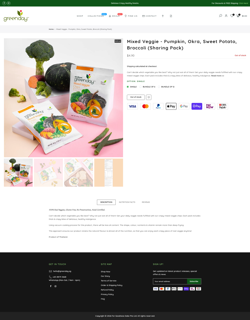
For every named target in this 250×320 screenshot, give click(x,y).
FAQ (103, 299)
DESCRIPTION (106, 202)
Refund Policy (107, 290)
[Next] (118, 98)
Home (51, 29)
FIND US (133, 16)
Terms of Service (108, 280)
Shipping (131, 66)
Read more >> (217, 75)
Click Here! (243, 3)
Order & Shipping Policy (111, 285)
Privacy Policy (107, 294)
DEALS (117, 15)
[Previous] (8, 98)
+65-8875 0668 (59, 277)
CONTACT (151, 16)
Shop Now (105, 271)
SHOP (80, 16)
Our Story (105, 276)
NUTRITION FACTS (127, 202)
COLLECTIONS (97, 15)
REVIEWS (146, 202)
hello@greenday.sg (62, 271)
